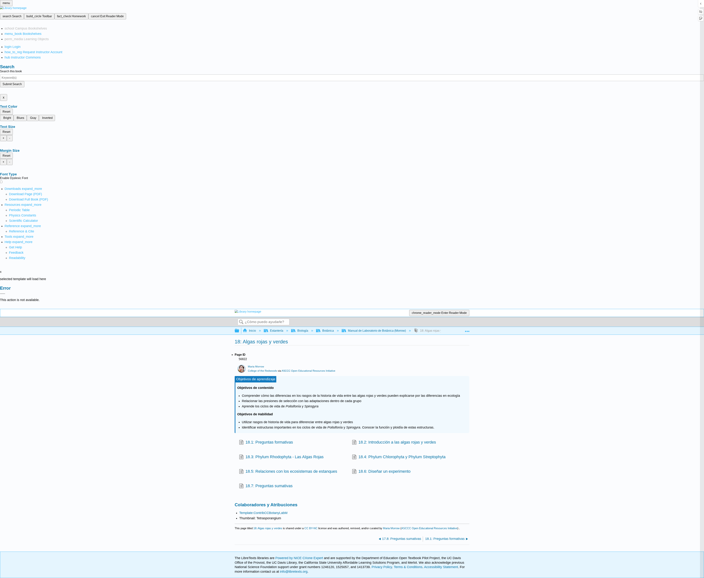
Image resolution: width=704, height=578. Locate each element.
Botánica (328, 330)
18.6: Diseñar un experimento (384, 471)
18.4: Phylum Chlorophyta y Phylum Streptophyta (401, 457)
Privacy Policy (382, 567)
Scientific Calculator (23, 221)
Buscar (241, 322)
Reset (6, 111)
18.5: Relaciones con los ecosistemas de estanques (291, 471)
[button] (16, 252)
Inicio (252, 330)
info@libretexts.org (293, 571)
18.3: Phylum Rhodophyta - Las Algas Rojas (284, 457)
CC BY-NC (311, 528)
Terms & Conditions (408, 567)
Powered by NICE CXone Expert (299, 558)
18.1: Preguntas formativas (269, 442)
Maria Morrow (256, 366)
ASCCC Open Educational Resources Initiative (308, 370)
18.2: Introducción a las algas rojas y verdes (397, 442)
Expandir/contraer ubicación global (467, 329)
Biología (303, 330)
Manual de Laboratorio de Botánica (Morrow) (377, 330)
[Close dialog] (2, 293)
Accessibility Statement (441, 567)
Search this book (11, 71)
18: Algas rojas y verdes (267, 528)
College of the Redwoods (262, 370)
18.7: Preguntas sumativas (269, 486)
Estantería (276, 330)
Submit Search (12, 84)
